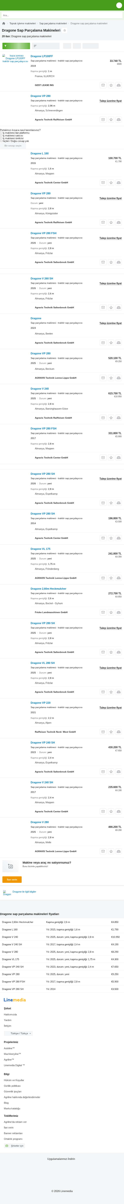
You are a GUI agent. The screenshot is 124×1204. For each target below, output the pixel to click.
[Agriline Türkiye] (21, 5)
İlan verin (12, 879)
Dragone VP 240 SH (43, 742)
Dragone (36, 318)
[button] (119, 5)
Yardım (7, 1020)
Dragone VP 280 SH (43, 473)
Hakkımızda (10, 1014)
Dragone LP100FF (42, 56)
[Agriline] (4, 23)
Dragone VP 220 (41, 702)
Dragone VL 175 (40, 549)
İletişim (7, 1025)
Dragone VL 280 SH (43, 663)
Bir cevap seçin (13, 145)
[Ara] (119, 15)
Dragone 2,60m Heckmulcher (48, 588)
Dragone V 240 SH (42, 782)
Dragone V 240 (40, 388)
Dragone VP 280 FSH (44, 233)
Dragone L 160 (40, 153)
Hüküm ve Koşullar (14, 1080)
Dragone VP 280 (41, 96)
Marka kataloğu (12, 1108)
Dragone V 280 (40, 822)
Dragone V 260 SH (42, 278)
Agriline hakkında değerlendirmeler (22, 1097)
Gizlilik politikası (12, 1085)
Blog (6, 1102)
